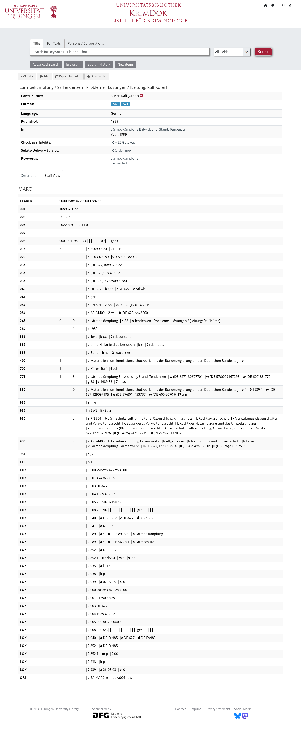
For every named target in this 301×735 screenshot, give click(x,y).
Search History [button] (99, 64)
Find (264, 52)
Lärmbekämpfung (124, 158)
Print (46, 76)
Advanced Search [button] (46, 64)
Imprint (196, 709)
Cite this (28, 76)
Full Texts (54, 43)
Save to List (98, 76)
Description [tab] (30, 175)
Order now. (123, 150)
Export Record (68, 76)
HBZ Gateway (124, 142)
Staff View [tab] (52, 175)
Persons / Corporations (86, 43)
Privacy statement (218, 709)
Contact (180, 709)
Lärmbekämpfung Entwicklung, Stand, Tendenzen (148, 129)
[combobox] (120, 52)
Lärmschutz (120, 163)
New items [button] (126, 64)
